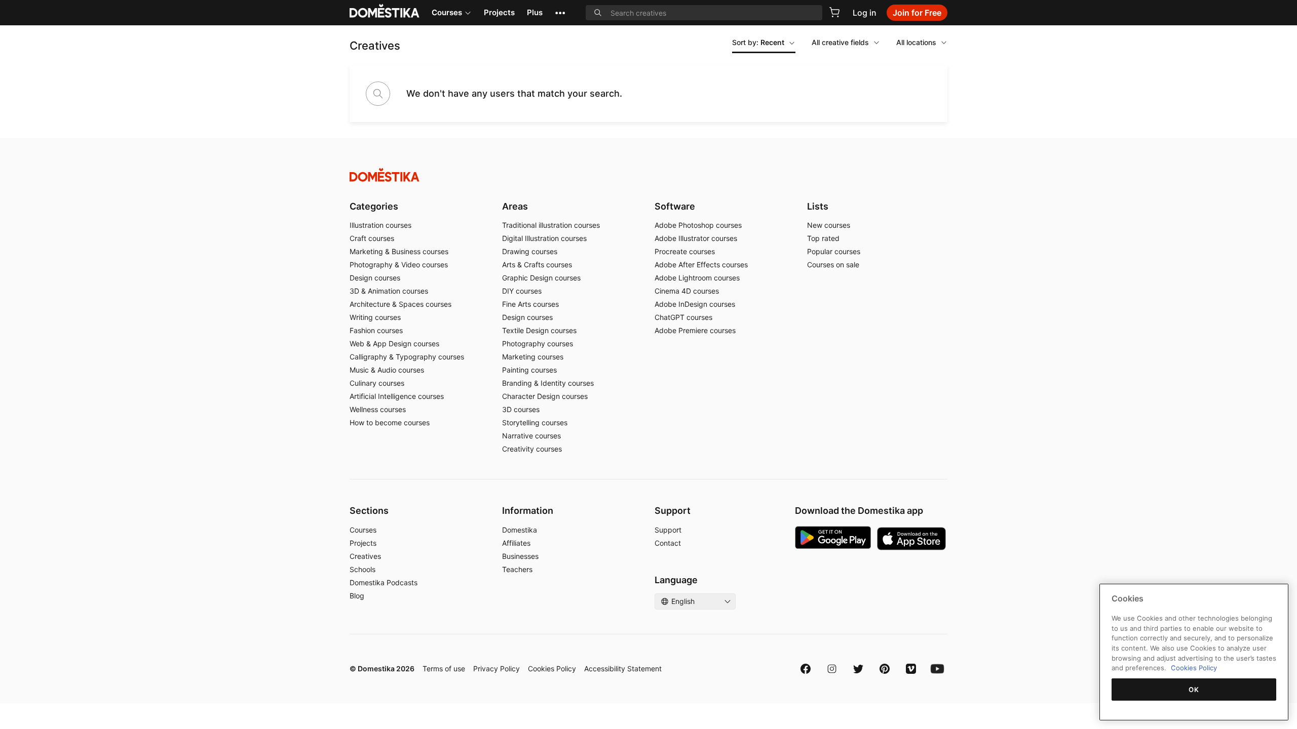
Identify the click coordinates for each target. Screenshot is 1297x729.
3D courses (521, 409)
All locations (916, 42)
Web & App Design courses (394, 343)
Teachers (517, 569)
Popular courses (833, 251)
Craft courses (372, 238)
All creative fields (840, 42)
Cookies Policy (552, 668)
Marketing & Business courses (399, 251)
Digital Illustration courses (544, 238)
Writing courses (375, 317)
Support (668, 529)
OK (1194, 689)
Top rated (823, 238)
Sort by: (758, 42)
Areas (515, 206)
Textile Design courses (539, 330)
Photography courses (537, 343)
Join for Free (917, 13)
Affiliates (516, 543)
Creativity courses (532, 448)
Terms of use (444, 668)
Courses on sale (833, 264)
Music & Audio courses (387, 370)
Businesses (520, 556)
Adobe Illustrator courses (696, 238)
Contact (668, 543)
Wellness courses (378, 409)
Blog (357, 595)
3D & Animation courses (389, 291)
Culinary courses (377, 383)
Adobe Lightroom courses (697, 277)
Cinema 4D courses (687, 291)
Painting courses (529, 370)
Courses (447, 12)
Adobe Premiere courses (695, 330)
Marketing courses (532, 356)
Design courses (375, 277)
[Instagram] (832, 669)
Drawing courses (529, 251)
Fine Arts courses (530, 304)
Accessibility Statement (623, 668)
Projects (499, 12)
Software (675, 206)
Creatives (365, 556)
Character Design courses (545, 396)
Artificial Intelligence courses (397, 396)
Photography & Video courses (399, 264)
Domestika (519, 529)
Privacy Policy (496, 668)
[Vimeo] (911, 669)
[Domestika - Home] (648, 175)
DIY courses (522, 291)
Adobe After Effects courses (701, 264)
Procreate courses (685, 251)
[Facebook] (805, 669)
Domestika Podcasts (383, 582)
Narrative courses (531, 435)
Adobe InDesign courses (695, 304)
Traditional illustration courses (551, 225)
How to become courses (390, 422)
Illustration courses (380, 225)
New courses (828, 225)
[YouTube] (937, 669)
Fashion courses (376, 330)
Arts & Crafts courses (537, 264)
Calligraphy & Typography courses (407, 356)
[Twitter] (858, 669)
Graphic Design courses (541, 277)
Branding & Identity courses (548, 383)
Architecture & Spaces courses (400, 304)
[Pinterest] (884, 669)
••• (560, 12)
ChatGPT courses (683, 317)
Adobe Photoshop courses (698, 225)
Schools (362, 569)
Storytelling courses (534, 422)
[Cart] (834, 12)
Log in (864, 13)
